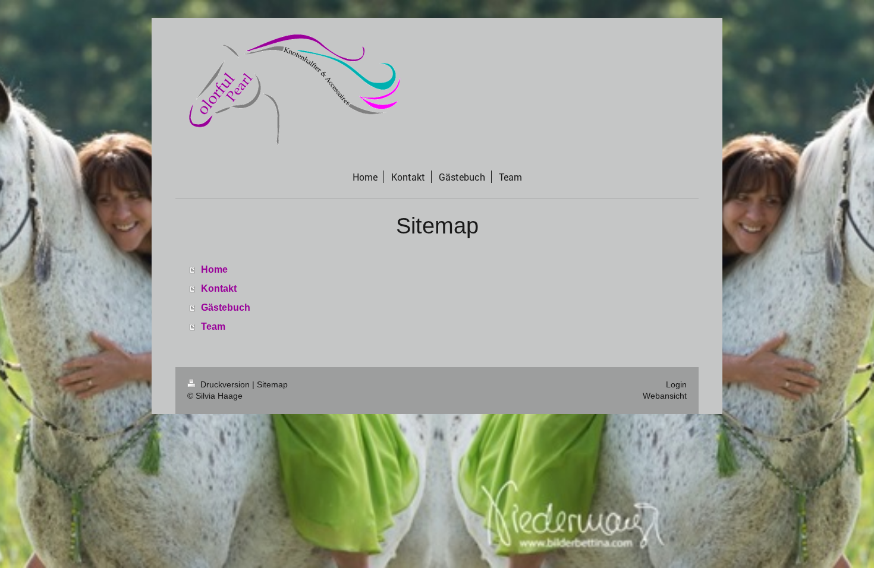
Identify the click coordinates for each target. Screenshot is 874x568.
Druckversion (225, 384)
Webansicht (665, 395)
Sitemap (272, 384)
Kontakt (219, 288)
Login (676, 384)
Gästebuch (225, 307)
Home (214, 269)
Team (213, 326)
